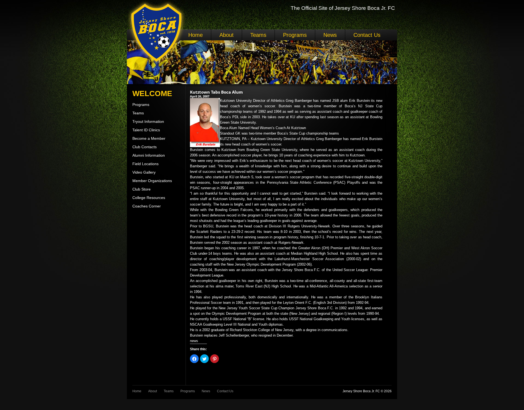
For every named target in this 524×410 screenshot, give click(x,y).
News (330, 35)
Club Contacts (144, 147)
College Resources (148, 197)
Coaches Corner (146, 206)
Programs (295, 35)
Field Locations (145, 164)
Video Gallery (144, 172)
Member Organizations (152, 181)
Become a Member (148, 138)
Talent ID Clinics (146, 130)
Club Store (141, 189)
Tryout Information (148, 121)
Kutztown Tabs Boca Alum (216, 92)
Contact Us (366, 35)
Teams (258, 35)
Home (195, 35)
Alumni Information (148, 155)
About (226, 35)
